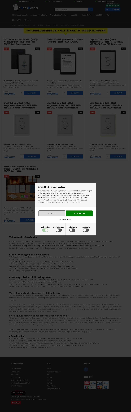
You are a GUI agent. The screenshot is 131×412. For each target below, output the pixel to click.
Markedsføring (58, 227)
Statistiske (86, 227)
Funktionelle (72, 227)
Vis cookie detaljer (65, 219)
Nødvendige (45, 227)
